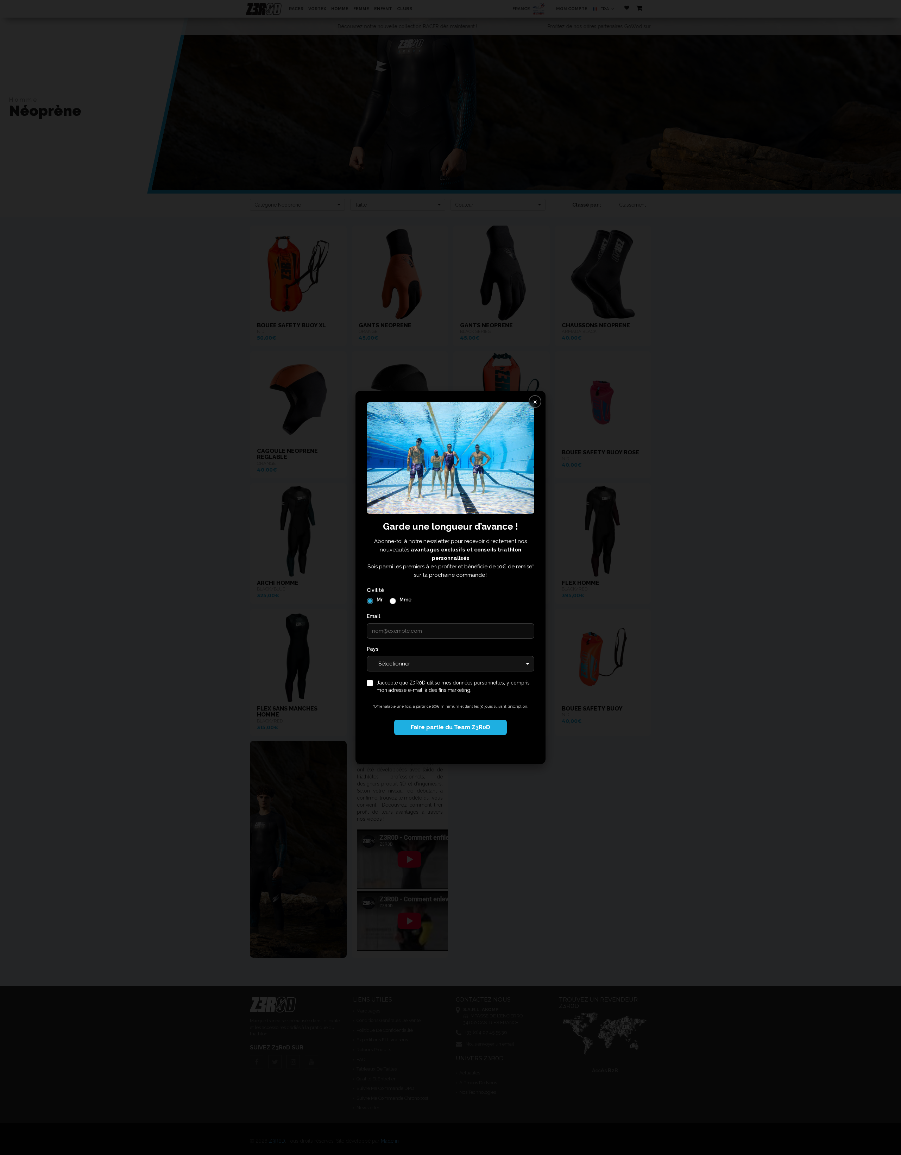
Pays (372, 648)
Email (373, 616)
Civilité (375, 590)
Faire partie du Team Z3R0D (450, 727)
